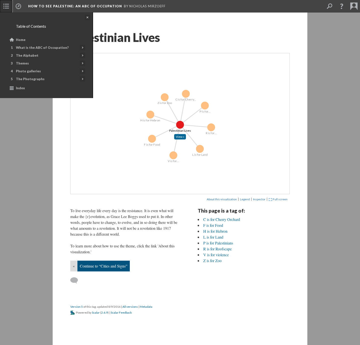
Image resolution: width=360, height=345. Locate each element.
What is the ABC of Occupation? (42, 48)
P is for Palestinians (218, 242)
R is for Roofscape (217, 248)
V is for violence (216, 254)
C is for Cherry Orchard (221, 219)
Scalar (96, 312)
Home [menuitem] (20, 40)
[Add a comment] (76, 280)
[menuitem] (6, 6)
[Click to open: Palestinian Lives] (180, 136)
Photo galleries (28, 71)
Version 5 (76, 306)
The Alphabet (27, 55)
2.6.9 (104, 312)
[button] (342, 6)
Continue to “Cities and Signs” (103, 265)
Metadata (146, 306)
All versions (130, 306)
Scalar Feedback (121, 312)
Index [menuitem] (20, 88)
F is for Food (213, 225)
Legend (245, 199)
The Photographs (30, 79)
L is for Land (213, 237)
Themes (22, 63)
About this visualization (222, 199)
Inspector (259, 199)
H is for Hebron (215, 231)
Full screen (280, 199)
